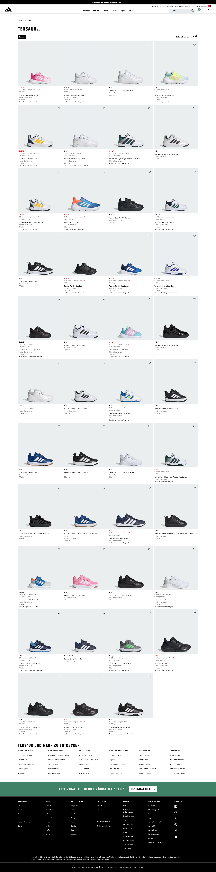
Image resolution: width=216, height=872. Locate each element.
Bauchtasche (23, 760)
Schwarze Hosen (85, 755)
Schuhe (115, 11)
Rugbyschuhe (144, 751)
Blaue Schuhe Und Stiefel (89, 760)
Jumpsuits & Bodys (25, 755)
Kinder (105, 11)
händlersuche (156, 6)
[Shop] (8, 9)
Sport (123, 11)
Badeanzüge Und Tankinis (58, 755)
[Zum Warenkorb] (209, 11)
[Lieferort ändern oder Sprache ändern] (209, 6)
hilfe (163, 6)
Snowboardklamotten (56, 760)
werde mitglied (201, 6)
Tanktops (21, 773)
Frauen (96, 11)
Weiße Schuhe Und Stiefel (119, 751)
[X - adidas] (186, 819)
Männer (86, 11)
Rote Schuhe (114, 769)
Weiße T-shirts (84, 751)
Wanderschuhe (145, 764)
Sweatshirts (53, 764)
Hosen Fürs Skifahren (117, 764)
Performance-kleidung (118, 755)
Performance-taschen (57, 751)
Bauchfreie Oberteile (26, 764)
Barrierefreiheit (139, 867)
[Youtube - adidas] (186, 837)
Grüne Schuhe (175, 764)
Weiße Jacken (175, 755)
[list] (96, 37)
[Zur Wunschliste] (203, 11)
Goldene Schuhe (85, 764)
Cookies (103, 867)
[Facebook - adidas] (186, 807)
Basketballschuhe (177, 760)
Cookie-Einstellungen (79, 867)
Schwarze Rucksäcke (147, 769)
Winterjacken (144, 760)
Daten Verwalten (93, 867)
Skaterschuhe (144, 755)
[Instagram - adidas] (186, 813)
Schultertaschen (115, 773)
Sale (131, 11)
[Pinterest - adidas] (186, 825)
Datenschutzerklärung (114, 867)
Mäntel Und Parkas (25, 751)
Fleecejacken (175, 751)
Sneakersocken (85, 769)
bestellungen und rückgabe (175, 6)
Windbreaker (53, 769)
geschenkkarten (190, 6)
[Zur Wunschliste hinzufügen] (59, 45)
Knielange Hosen (55, 773)
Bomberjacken (23, 769)
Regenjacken (84, 773)
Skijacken (112, 760)
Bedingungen (128, 867)
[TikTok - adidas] (186, 831)
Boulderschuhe (145, 773)
